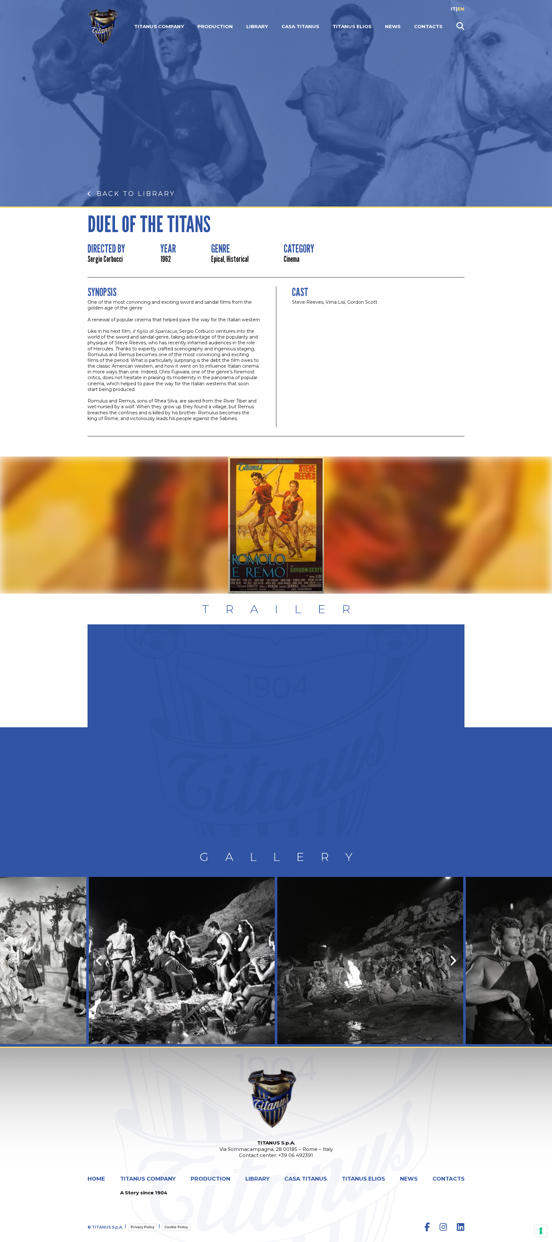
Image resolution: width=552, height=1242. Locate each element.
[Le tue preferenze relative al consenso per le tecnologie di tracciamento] (541, 1231)
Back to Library (135, 194)
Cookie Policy (176, 1227)
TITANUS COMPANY (159, 26)
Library (257, 26)
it (453, 9)
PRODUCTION (215, 26)
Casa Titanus (300, 26)
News (393, 26)
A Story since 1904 (143, 1193)
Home (96, 1179)
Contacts (428, 26)
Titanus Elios (352, 26)
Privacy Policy (142, 1227)
